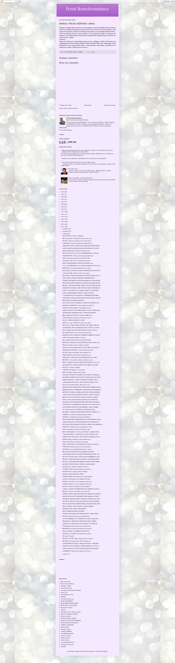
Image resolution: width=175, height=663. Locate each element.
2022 (62, 199)
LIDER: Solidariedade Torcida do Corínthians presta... (76, 251)
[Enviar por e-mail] (87, 52)
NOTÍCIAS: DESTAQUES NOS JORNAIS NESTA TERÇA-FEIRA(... (81, 513)
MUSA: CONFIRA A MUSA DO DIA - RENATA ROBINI (77, 506)
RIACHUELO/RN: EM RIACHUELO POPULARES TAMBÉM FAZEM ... (82, 387)
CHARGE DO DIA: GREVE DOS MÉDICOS (74, 509)
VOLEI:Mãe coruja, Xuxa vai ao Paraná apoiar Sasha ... (76, 260)
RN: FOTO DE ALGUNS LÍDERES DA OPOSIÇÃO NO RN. (78, 409)
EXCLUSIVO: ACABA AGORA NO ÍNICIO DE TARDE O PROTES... (81, 325)
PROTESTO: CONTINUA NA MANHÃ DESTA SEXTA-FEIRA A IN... (81, 342)
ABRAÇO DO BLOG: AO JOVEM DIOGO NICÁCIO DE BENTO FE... (81, 422)
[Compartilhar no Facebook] (92, 52)
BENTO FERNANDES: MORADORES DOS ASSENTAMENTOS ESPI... (82, 419)
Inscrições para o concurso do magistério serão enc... (76, 466)
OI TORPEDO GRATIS (67, 633)
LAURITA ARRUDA (66, 631)
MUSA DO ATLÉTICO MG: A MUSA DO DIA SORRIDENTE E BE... (81, 457)
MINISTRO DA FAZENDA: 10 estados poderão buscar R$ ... (78, 350)
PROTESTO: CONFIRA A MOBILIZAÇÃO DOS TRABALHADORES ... (81, 392)
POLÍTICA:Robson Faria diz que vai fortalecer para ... (76, 516)
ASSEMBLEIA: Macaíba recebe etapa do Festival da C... (77, 551)
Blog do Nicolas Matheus (67, 584)
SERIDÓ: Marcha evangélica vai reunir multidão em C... (77, 439)
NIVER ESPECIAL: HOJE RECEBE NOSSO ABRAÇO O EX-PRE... (80, 365)
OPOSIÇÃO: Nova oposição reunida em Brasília (74, 471)
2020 (62, 204)
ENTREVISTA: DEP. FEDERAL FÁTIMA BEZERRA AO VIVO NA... (81, 546)
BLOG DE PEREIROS (67, 601)
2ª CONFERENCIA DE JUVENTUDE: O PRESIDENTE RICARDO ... (81, 295)
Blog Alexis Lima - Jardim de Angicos (71, 612)
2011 (62, 226)
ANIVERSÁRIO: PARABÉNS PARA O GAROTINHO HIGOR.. (79, 313)
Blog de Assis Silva (66, 616)
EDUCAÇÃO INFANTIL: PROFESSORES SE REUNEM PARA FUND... (81, 504)
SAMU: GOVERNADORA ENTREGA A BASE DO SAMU (78, 293)
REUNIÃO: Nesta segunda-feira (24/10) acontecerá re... (76, 541)
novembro (65, 231)
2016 (62, 214)
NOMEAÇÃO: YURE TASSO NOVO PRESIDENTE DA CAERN (79, 357)
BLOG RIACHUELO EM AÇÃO (69, 623)
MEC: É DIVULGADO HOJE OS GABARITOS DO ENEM (78, 452)
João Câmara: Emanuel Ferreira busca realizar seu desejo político (78, 162)
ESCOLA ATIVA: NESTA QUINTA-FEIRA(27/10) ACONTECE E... (80, 399)
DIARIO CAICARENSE (67, 625)
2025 (62, 192)
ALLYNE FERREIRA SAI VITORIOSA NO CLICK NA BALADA (80, 518)
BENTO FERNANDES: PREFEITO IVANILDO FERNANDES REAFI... (81, 283)
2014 (62, 219)
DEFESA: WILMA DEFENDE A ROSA (73, 474)
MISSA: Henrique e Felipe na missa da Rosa (73, 372)
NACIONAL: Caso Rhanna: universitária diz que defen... (77, 533)
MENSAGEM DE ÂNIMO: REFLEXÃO (73, 300)
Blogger (105, 651)
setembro (65, 554)
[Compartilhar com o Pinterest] (94, 52)
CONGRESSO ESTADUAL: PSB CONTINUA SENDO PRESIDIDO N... (81, 288)
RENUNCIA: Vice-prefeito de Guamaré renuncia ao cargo (77, 360)
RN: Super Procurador (68, 536)
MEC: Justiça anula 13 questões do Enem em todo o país (77, 238)
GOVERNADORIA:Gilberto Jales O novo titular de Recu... (77, 476)
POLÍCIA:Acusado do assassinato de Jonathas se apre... (76, 429)
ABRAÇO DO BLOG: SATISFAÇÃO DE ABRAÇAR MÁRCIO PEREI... (81, 246)
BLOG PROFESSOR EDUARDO (69, 603)
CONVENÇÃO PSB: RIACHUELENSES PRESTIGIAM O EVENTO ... (81, 248)
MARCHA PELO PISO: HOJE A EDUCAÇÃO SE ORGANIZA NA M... (81, 437)
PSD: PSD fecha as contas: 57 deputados (72, 236)
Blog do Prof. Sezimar (67, 607)
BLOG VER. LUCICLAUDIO (69, 605)
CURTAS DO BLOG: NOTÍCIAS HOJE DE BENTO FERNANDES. (80, 548)
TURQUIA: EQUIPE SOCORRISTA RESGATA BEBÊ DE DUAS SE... (81, 489)
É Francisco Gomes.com (67, 599)
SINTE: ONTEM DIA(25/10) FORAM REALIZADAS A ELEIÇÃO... (80, 444)
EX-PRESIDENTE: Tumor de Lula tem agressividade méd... (78, 256)
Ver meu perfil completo (65, 130)
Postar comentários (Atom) (71, 108)
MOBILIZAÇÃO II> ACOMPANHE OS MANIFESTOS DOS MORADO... (82, 390)
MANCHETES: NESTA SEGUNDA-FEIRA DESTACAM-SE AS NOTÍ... (81, 298)
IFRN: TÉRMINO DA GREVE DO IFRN (73, 511)
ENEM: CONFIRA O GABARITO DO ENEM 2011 (76, 531)
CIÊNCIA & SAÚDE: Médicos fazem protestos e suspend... (77, 538)
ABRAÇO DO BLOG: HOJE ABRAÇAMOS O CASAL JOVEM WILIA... (81, 310)
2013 (62, 221)
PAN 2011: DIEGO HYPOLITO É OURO (73, 320)
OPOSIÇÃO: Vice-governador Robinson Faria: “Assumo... (77, 449)
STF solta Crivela (72, 169)
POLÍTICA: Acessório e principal (71, 367)
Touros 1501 (64, 592)
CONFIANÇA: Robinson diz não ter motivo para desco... (77, 447)
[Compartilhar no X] (91, 52)
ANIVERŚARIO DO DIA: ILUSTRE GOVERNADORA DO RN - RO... (81, 454)
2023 (62, 197)
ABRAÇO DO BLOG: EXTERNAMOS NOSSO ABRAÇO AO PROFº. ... (81, 496)
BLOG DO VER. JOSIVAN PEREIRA (71, 620)
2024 (62, 194)
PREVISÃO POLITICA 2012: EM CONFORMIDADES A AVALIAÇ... (81, 253)
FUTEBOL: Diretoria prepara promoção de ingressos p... (77, 469)
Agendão (63, 610)
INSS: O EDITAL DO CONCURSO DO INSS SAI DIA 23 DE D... (80, 330)
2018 (62, 209)
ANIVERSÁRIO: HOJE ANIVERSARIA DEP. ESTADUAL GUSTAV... (81, 327)
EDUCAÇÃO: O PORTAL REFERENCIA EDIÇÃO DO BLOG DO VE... (81, 275)
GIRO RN (63, 597)
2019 (62, 207)
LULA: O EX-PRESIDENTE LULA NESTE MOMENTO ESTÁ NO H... (81, 265)
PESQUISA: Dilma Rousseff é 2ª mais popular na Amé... (77, 308)
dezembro (65, 229)
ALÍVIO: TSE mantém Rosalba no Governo (73, 337)
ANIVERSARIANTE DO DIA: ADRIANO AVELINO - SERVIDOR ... (81, 543)
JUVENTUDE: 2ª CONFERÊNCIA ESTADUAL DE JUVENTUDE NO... (81, 404)
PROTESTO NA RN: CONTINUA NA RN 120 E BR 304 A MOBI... (80, 397)
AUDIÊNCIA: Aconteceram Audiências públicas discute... (77, 414)
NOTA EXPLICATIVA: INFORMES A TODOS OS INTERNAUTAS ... (81, 303)
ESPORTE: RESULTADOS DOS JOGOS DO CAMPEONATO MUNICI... (82, 494)
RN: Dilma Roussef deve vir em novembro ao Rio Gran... (77, 332)
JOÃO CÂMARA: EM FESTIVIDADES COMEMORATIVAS (78, 278)
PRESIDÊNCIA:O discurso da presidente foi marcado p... (77, 528)
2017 (62, 211)
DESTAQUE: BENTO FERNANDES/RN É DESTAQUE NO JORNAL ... (81, 402)
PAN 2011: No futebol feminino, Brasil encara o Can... (76, 385)
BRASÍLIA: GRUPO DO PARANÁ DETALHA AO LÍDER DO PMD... (81, 459)
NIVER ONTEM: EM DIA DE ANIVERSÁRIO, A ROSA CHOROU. (80, 407)
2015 (62, 216)
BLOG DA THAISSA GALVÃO (69, 614)
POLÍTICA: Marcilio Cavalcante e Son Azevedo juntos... (77, 241)
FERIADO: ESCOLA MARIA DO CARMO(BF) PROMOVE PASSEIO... (81, 335)
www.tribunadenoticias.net (68, 642)
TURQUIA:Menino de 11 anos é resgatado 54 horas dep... (77, 484)
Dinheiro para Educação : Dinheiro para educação (75, 442)
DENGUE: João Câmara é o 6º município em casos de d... (77, 481)
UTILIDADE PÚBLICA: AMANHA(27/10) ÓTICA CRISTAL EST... (80, 434)
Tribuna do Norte (65, 638)
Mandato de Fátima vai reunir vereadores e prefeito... (76, 345)
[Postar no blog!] (89, 52)
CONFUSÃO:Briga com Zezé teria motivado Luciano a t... (77, 318)
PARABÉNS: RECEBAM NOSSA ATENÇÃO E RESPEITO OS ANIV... (81, 499)
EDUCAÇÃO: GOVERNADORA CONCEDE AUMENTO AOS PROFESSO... (82, 424)
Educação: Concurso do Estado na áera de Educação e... (76, 486)
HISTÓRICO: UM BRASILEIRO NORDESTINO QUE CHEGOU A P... (81, 412)
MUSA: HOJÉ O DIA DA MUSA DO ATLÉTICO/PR (76, 340)
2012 (62, 224)
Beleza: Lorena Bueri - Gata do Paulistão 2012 (80, 178)
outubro (65, 233)
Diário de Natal (65, 627)
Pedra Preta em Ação (66, 588)
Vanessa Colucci (65, 640)
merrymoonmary (90, 651)
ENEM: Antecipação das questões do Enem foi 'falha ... (76, 258)
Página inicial (87, 105)
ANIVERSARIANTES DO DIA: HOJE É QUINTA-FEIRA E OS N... (80, 382)
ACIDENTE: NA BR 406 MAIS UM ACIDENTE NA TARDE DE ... (80, 523)
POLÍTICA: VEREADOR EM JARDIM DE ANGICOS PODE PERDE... (81, 461)
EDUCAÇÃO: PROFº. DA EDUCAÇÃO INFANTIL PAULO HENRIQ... (81, 501)
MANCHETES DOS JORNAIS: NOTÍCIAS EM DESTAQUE (78, 464)
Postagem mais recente (65, 105)
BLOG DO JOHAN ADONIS (68, 618)
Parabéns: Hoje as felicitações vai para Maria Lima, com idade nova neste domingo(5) (84, 158)
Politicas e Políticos (66, 636)
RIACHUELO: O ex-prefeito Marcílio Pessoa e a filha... (76, 268)
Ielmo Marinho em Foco (67, 594)
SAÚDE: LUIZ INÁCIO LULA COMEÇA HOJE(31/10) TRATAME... (81, 290)
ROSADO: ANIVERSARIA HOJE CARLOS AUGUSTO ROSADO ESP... (81, 285)
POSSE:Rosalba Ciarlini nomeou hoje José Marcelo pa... (77, 526)
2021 (62, 202)
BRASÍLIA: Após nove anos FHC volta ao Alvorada (76, 491)
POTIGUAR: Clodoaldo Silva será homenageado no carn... (77, 427)
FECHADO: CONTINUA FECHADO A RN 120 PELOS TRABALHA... (81, 375)
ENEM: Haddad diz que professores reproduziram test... (76, 355)
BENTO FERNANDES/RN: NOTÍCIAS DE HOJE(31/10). (77, 263)
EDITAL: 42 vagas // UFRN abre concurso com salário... (77, 323)
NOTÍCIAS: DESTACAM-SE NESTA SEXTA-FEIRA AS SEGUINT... (81, 347)
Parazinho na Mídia (66, 586)
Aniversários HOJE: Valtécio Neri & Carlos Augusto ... (76, 273)
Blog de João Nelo (65, 581)
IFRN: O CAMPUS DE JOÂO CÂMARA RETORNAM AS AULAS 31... (81, 362)
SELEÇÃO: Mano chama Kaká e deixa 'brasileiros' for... (77, 352)
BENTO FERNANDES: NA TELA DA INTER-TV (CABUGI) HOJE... (81, 432)
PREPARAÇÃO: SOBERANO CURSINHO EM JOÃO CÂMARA (79, 521)
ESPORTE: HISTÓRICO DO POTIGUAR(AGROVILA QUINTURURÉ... (81, 280)
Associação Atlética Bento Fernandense (71, 590)
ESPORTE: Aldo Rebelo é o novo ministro (73, 370)
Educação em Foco (66, 629)
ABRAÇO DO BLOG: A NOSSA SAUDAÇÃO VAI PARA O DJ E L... (80, 380)
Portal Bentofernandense (75, 118)
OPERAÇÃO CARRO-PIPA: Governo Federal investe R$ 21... (78, 305)
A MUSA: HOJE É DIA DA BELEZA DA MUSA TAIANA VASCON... (81, 394)
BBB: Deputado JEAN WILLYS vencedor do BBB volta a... (78, 315)
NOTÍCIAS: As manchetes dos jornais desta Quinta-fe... (76, 417)
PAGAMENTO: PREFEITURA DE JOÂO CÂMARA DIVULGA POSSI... (82, 377)
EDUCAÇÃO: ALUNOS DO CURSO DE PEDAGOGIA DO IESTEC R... (81, 270)
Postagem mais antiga (109, 105)
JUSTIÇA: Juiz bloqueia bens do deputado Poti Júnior (76, 479)
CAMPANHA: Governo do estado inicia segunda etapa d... (77, 243)
